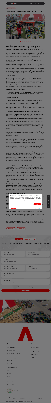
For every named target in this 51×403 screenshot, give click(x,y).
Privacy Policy (13, 208)
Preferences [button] (27, 204)
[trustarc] (38, 208)
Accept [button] (37, 204)
